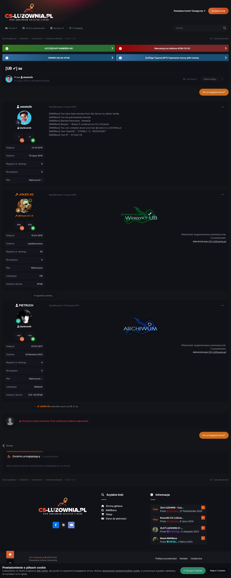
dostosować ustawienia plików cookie (121, 571)
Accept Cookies (193, 570)
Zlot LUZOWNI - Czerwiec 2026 (172, 507)
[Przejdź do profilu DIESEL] (155, 540)
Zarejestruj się (218, 11)
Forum (12, 28)
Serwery (57, 28)
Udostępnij (191, 79)
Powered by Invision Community (43, 560)
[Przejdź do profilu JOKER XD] (24, 206)
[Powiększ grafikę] (137, 214)
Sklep (108, 514)
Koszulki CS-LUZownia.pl (172, 517)
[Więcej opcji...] (223, 107)
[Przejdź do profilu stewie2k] (9, 79)
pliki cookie (42, 571)
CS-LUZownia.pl (217, 241)
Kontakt (184, 558)
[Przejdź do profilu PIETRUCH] (24, 316)
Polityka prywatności (166, 558)
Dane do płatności (115, 518)
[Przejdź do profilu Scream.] (155, 509)
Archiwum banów (40, 80)
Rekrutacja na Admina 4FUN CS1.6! (172, 48)
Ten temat (212, 28)
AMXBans (111, 510)
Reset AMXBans (168, 538)
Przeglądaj (77, 28)
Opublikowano (62, 107)
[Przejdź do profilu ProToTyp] (155, 529)
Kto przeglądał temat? (214, 92)
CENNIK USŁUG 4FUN (59, 58)
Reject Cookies (217, 570)
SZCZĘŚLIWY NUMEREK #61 (59, 48)
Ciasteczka (196, 558)
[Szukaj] (225, 28)
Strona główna (113, 506)
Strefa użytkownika (35, 28)
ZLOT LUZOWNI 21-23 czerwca (172, 528)
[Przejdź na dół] (10, 563)
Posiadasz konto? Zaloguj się (189, 11)
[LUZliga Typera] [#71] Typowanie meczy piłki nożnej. (172, 58)
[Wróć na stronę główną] (10, 554)
